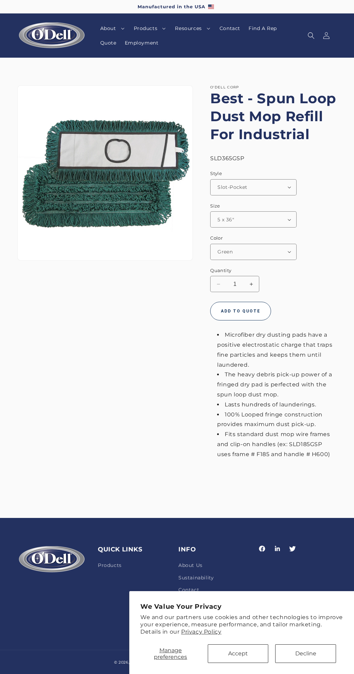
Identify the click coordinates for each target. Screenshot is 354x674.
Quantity (220, 270)
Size (215, 206)
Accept (238, 653)
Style (216, 173)
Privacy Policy (201, 631)
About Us (190, 565)
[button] (113, 28)
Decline (305, 653)
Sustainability (196, 578)
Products (110, 565)
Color (216, 238)
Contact (188, 590)
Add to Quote (240, 311)
